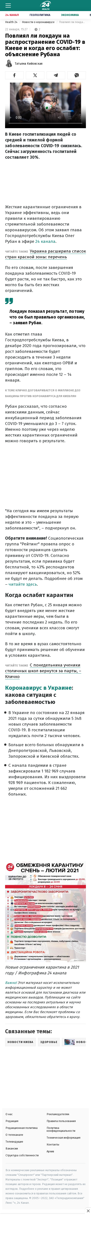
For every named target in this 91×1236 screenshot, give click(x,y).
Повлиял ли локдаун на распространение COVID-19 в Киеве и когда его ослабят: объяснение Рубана (72, 22)
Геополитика (40, 15)
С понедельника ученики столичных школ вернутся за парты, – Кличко (43, 670)
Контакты (53, 1144)
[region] (45, 1225)
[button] (14, 75)
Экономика (70, 15)
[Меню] (8, 6)
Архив (50, 1151)
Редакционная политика (22, 1128)
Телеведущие (14, 1141)
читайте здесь (23, 584)
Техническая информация (63, 1137)
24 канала (45, 241)
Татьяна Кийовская (28, 64)
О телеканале (14, 1134)
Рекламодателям (58, 1114)
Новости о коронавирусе (38, 22)
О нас (9, 1114)
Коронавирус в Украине (38, 687)
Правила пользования (61, 1121)
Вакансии (12, 1148)
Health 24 (11, 22)
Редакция (12, 1121)
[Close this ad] (88, 1211)
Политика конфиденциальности (61, 1129)
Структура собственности (22, 1155)
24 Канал (12, 15)
